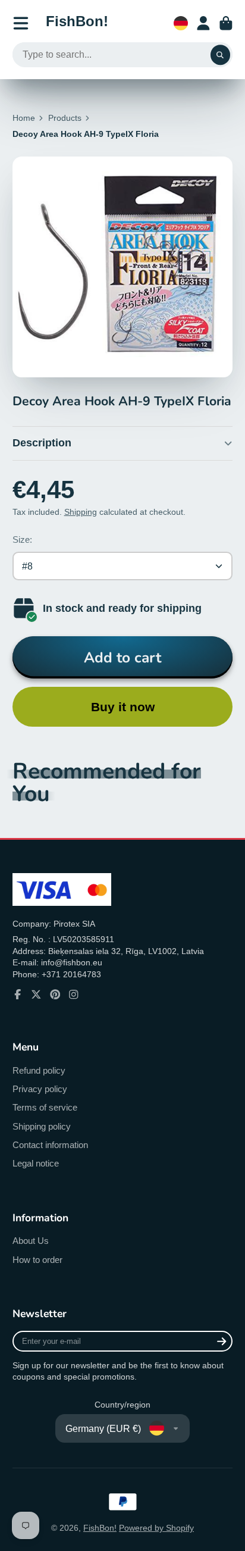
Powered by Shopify (156, 1528)
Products (64, 118)
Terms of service (44, 1107)
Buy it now (123, 707)
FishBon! (100, 1528)
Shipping (80, 512)
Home (23, 118)
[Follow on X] (36, 994)
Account (203, 23)
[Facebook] (17, 994)
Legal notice (35, 1163)
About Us (30, 1241)
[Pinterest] (55, 994)
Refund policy (38, 1070)
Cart (226, 23)
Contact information (50, 1145)
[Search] (221, 55)
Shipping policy (41, 1126)
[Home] (77, 23)
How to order (37, 1260)
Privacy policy (39, 1089)
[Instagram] (73, 994)
